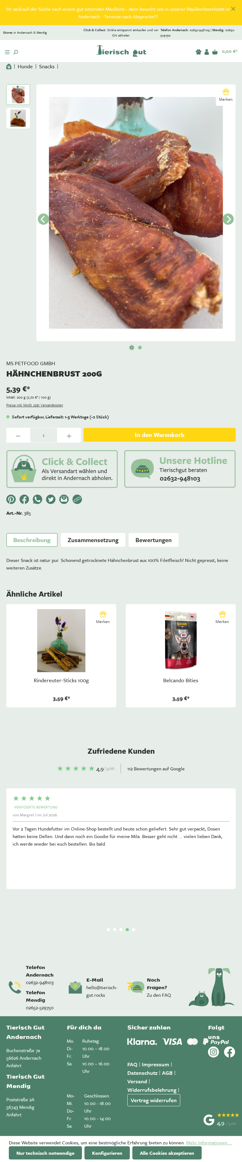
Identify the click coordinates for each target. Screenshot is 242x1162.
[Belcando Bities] (181, 640)
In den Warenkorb (159, 434)
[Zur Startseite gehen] (121, 51)
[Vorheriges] (43, 219)
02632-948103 (40, 982)
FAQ (132, 1064)
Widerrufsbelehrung (151, 1090)
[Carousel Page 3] (121, 929)
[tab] (32, 540)
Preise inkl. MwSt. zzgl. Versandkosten (34, 405)
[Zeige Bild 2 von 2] (140, 347)
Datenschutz (142, 1073)
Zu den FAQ (159, 994)
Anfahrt (13, 1065)
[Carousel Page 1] (108, 929)
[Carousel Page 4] (127, 929)
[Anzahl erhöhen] (69, 435)
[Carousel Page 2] (114, 929)
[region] (121, 12)
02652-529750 (40, 1007)
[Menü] (7, 51)
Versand (137, 1081)
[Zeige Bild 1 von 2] (132, 347)
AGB (167, 1073)
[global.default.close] (233, 7)
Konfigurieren (107, 1152)
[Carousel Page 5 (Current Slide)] (133, 929)
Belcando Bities (180, 680)
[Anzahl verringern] (18, 435)
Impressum (155, 1064)
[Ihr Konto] (207, 50)
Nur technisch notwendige (45, 1152)
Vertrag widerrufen (154, 1100)
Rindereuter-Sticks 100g (61, 680)
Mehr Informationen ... (209, 1142)
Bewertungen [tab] (153, 540)
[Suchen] (15, 51)
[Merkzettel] (198, 50)
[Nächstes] (228, 219)
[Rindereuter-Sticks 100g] (61, 640)
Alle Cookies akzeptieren (167, 1152)
